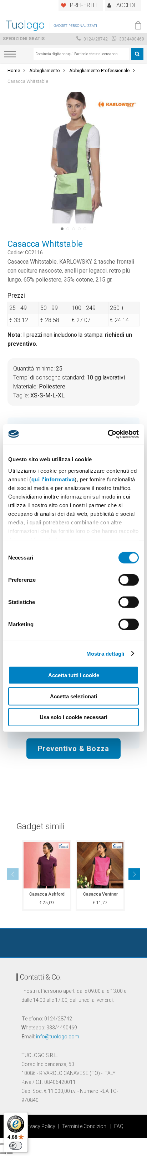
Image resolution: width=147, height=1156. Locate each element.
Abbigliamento (44, 70)
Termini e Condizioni (84, 1126)
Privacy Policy (39, 1126)
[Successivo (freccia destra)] (9, 1153)
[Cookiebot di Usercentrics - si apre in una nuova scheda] (107, 434)
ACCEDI (126, 5)
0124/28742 (95, 39)
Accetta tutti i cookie (73, 675)
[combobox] (81, 54)
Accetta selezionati (73, 696)
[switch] (128, 580)
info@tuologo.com (57, 1036)
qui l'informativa (53, 479)
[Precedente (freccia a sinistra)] (3, 1153)
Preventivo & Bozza (73, 748)
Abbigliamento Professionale (99, 70)
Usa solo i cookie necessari (73, 717)
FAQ (118, 1126)
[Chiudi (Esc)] (3, 1144)
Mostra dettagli (105, 653)
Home (13, 70)
